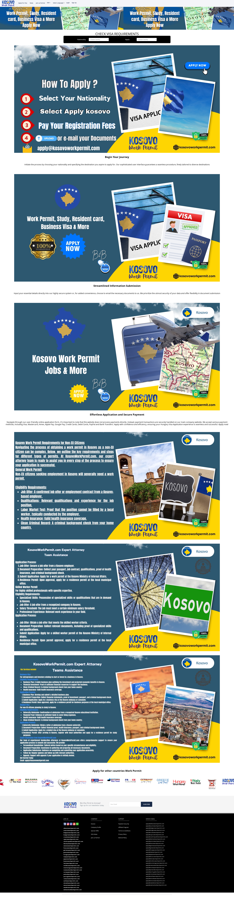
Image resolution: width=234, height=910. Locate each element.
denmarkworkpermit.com (72, 843)
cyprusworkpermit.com (71, 839)
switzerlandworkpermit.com (73, 889)
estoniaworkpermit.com (71, 846)
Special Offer (95, 831)
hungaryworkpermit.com (72, 854)
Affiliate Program (123, 827)
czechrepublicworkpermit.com (73, 841)
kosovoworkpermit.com (71, 861)
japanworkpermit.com (71, 859)
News (31, 3)
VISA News (94, 834)
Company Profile (96, 827)
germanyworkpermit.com (72, 850)
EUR (48, 3)
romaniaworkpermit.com (72, 878)
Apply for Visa (22, 3)
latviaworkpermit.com (71, 863)
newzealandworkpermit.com (73, 870)
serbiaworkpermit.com (71, 881)
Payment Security (123, 824)
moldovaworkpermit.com (72, 865)
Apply (127, 39)
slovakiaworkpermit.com (71, 883)
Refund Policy (122, 838)
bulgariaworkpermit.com (72, 835)
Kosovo (93, 824)
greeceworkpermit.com (71, 852)
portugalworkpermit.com (72, 876)
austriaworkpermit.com (71, 830)
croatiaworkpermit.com (71, 837)
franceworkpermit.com (71, 848)
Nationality (81, 39)
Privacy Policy (122, 834)
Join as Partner (40, 3)
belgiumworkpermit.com (71, 832)
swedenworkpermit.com (71, 887)
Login (68, 3)
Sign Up (74, 3)
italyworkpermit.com (70, 857)
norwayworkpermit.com (71, 872)
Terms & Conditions (124, 831)
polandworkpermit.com (71, 874)
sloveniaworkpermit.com (72, 885)
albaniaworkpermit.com (71, 828)
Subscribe (146, 804)
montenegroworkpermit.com (73, 868)
